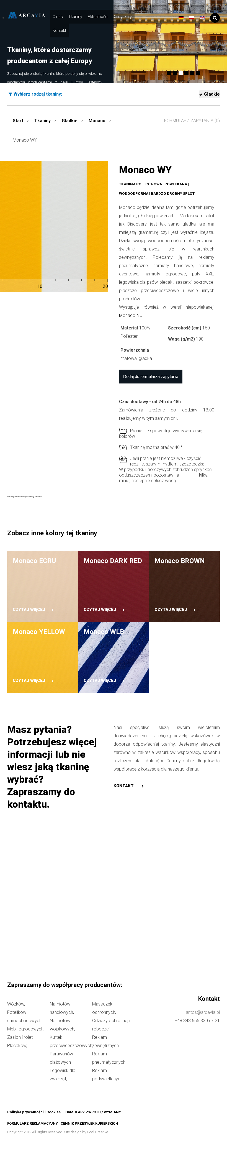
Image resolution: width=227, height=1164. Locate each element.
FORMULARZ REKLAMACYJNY (32, 1123)
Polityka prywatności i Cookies (34, 1112)
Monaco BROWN (179, 561)
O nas (58, 16)
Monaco (97, 120)
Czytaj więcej (29, 609)
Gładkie (212, 94)
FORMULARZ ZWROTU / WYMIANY (92, 1112)
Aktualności (98, 16)
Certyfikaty (123, 16)
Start (18, 120)
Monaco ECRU (34, 561)
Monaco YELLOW (39, 632)
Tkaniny (75, 16)
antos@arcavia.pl (203, 1012)
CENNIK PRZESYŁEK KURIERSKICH (89, 1123)
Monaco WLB (104, 632)
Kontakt (59, 30)
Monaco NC (130, 315)
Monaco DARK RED (113, 561)
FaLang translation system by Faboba (24, 496)
